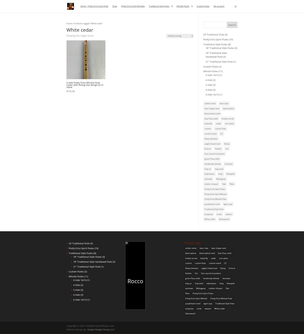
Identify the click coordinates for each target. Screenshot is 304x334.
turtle (219, 214)
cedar (218, 123)
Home (69, 23)
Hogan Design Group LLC (100, 329)
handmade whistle (213, 164)
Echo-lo (208, 148)
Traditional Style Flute (214, 209)
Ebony (227, 143)
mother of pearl (211, 184)
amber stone (210, 103)
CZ (221, 133)
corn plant (229, 123)
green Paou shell (212, 159)
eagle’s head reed (212, 143)
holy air (208, 169)
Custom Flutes (202, 6)
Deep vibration (211, 138)
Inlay (220, 174)
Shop (114, 6)
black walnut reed (212, 113)
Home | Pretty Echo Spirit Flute (94, 6)
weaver (229, 214)
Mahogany (221, 179)
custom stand (210, 133)
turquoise (209, 214)
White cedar (210, 219)
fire (226, 148)
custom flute (220, 128)
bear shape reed (212, 108)
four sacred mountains (215, 153)
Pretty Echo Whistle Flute (215, 199)
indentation (210, 174)
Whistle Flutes (183, 6)
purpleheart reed (212, 204)
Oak (224, 184)
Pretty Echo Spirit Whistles (133, 6)
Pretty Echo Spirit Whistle (216, 194)
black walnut (228, 108)
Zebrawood (224, 219)
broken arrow (228, 118)
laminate (208, 179)
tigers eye (228, 204)
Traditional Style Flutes (159, 6)
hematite (229, 164)
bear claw (224, 103)
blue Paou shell (211, 118)
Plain (232, 184)
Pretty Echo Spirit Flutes (215, 189)
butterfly (208, 123)
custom (208, 128)
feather (218, 148)
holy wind (219, 169)
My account (219, 6)
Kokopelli (230, 174)
